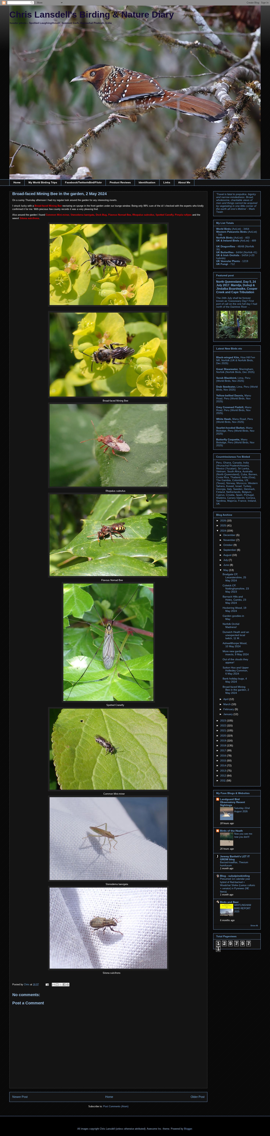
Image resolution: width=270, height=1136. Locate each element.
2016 (223, 755)
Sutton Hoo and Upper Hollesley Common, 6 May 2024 (236, 670)
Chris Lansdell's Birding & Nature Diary (91, 14)
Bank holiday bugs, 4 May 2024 (235, 680)
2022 (223, 725)
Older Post (197, 1096)
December (229, 535)
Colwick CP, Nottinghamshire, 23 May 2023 (236, 588)
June (226, 564)
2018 (223, 745)
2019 (223, 740)
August (227, 555)
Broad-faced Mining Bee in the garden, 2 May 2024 (236, 690)
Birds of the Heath (231, 830)
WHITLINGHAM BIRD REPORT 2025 (242, 908)
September (230, 549)
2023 (223, 720)
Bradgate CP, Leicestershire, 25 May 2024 (234, 577)
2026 (223, 520)
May (226, 570)
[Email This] (53, 984)
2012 (223, 775)
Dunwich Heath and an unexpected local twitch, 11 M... (236, 635)
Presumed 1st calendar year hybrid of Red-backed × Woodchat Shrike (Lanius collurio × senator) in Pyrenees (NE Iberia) (237, 885)
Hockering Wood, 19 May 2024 (234, 609)
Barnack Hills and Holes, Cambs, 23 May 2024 (234, 599)
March (227, 704)
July (226, 559)
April (226, 699)
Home (17, 182)
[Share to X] (60, 984)
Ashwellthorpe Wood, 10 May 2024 (235, 645)
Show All (254, 925)
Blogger (188, 1128)
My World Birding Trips (42, 182)
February (229, 709)
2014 (223, 765)
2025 (223, 525)
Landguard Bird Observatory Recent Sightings (232, 802)
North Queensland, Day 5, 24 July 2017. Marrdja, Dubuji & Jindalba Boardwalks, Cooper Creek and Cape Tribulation (236, 287)
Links (166, 182)
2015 (223, 760)
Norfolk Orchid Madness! (231, 625)
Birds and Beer (229, 902)
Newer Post (20, 1096)
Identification (147, 182)
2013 (223, 770)
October (228, 544)
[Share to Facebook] (64, 984)
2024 (223, 530)
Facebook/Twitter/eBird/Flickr (83, 182)
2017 (223, 750)
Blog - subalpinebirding (235, 875)
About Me (184, 182)
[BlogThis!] (57, 984)
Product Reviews (120, 182)
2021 (223, 730)
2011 (223, 780)
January (228, 714)
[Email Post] (47, 984)
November (229, 539)
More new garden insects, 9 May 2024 (236, 653)
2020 (223, 735)
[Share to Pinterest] (67, 984)
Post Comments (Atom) (115, 1106)
